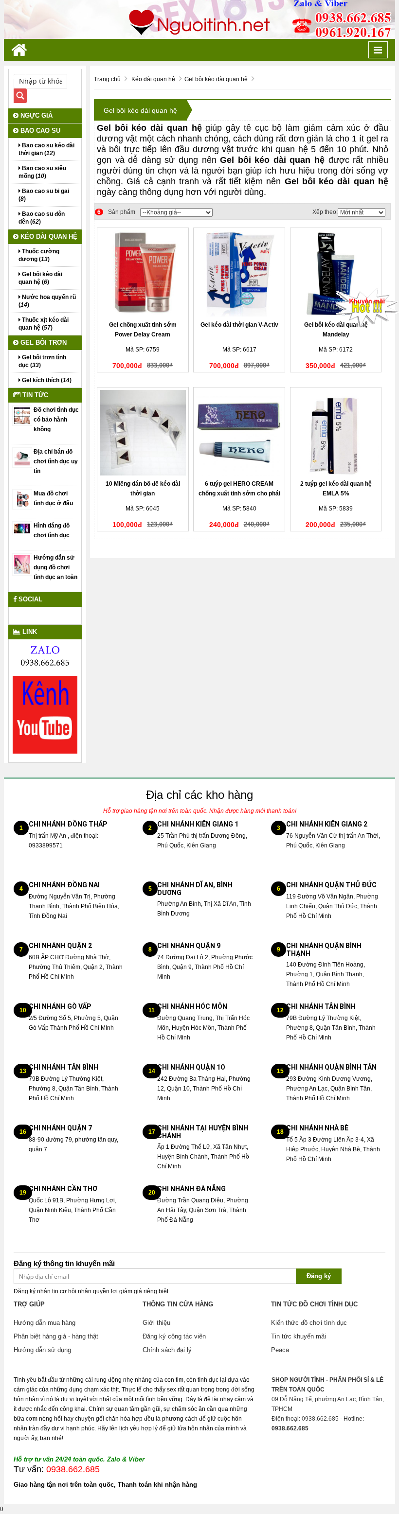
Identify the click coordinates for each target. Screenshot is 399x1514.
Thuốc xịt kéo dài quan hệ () (43, 324)
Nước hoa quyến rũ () (47, 301)
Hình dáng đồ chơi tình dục (52, 530)
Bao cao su (39, 130)
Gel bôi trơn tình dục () (42, 361)
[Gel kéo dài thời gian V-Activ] (239, 273)
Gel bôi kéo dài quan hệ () (40, 278)
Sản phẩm (116, 212)
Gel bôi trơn (42, 342)
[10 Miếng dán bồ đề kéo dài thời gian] (143, 433)
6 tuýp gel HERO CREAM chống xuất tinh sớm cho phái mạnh (239, 493)
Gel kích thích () (46, 380)
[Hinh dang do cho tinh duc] (22, 528)
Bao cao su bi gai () (43, 195)
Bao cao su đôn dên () (41, 218)
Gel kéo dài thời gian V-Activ (239, 324)
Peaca (280, 1350)
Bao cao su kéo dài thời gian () (46, 149)
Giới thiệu (156, 1322)
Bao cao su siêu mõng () (42, 172)
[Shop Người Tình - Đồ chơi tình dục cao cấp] (199, 19)
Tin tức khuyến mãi (298, 1336)
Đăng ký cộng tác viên (174, 1336)
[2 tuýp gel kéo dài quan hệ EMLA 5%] (336, 433)
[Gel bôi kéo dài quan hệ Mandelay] (336, 273)
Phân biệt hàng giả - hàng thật (56, 1336)
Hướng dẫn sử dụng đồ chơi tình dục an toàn (55, 567)
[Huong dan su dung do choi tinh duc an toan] (22, 564)
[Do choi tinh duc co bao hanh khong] (22, 415)
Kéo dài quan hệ (47, 236)
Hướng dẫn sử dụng (42, 1350)
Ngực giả (35, 115)
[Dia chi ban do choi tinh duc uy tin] (22, 457)
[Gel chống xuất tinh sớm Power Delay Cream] (143, 273)
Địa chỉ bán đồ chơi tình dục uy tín (56, 461)
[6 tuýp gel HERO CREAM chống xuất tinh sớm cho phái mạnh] (239, 433)
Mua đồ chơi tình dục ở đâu (53, 498)
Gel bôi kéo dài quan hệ (140, 110)
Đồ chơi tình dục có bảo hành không (56, 419)
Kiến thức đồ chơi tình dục (309, 1322)
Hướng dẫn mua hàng (44, 1322)
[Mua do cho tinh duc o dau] (22, 498)
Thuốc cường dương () (38, 255)
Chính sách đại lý (167, 1350)
